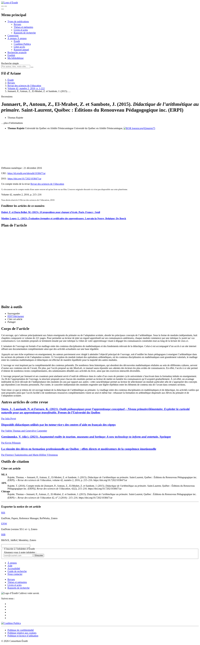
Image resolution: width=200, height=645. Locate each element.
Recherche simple (10, 63)
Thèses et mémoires (23, 27)
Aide (10, 565)
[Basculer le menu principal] (2, 9)
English (11, 55)
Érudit (17, 41)
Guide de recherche (17, 571)
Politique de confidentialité (21, 630)
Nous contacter (15, 574)
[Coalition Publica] (11, 623)
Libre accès (19, 46)
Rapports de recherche (25, 32)
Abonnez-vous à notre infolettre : (20, 552)
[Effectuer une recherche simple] (2, 6)
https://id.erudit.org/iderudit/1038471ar (26, 173)
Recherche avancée (17, 52)
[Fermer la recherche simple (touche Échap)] (5, 6)
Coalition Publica (22, 44)
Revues (17, 24)
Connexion (13, 35)
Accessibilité (14, 568)
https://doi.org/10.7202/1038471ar (24, 178)
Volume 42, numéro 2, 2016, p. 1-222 (26, 88)
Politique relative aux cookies (22, 633)
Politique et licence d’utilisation (23, 635)
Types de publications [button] (18, 21)
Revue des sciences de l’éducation (24, 85)
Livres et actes (21, 30)
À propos (22, 38)
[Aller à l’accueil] (9, 2)
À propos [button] (12, 38)
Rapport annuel (21, 49)
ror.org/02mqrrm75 (145, 128)
